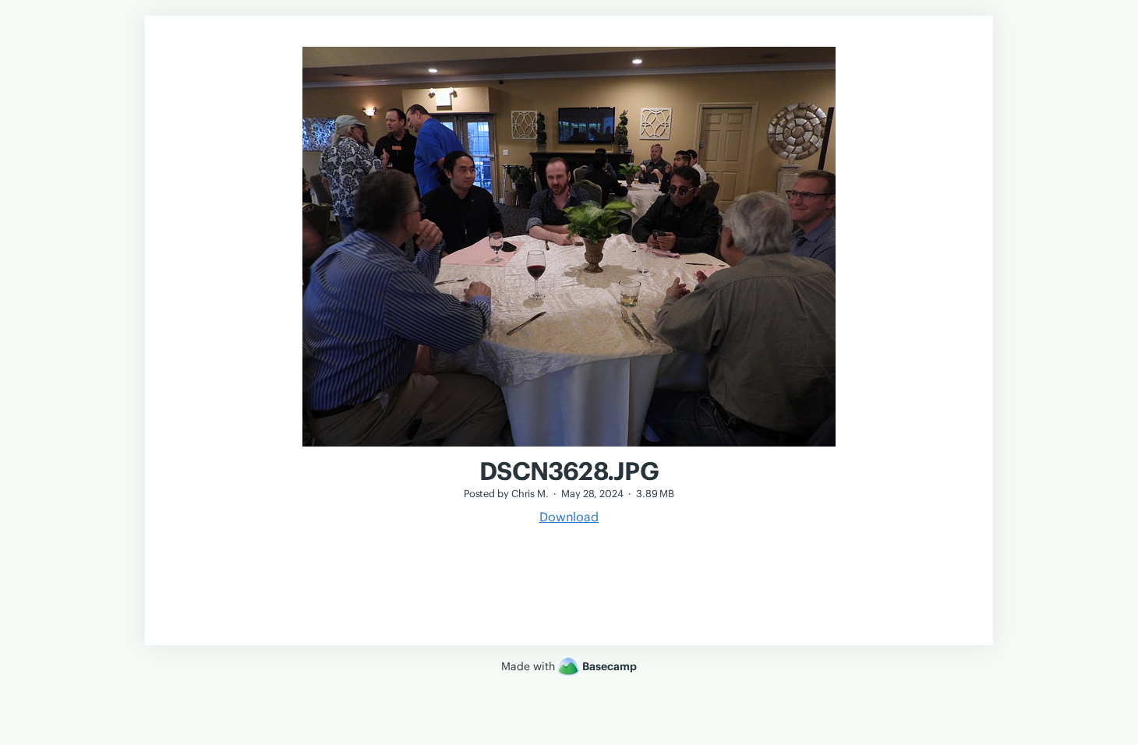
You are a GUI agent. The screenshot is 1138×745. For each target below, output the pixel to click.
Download (569, 516)
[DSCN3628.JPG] (569, 448)
